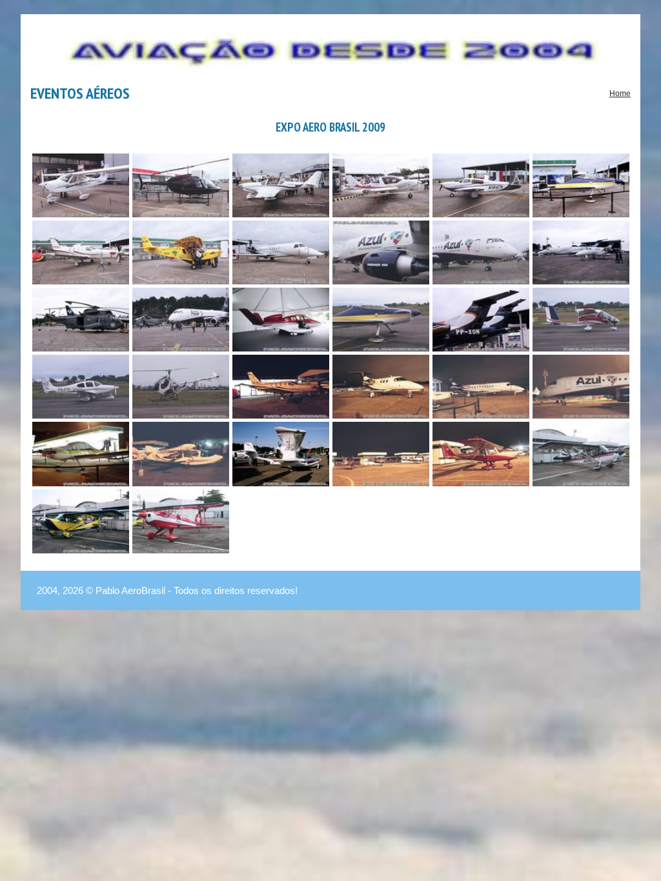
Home (620, 93)
